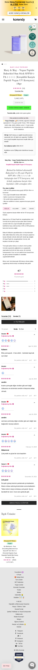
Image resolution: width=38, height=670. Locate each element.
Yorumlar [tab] (6, 316)
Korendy (21, 650)
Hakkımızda (19, 614)
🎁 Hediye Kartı (19, 577)
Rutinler (19, 627)
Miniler (19, 592)
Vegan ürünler (19, 585)
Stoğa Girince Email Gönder (19, 107)
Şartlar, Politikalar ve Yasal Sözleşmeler (19, 612)
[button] (34, 26)
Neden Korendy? (19, 617)
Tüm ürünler (19, 580)
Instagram (20, 641)
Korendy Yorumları (19, 587)
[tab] (7, 208)
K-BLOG (19, 601)
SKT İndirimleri (19, 582)
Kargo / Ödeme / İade (19, 606)
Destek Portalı (19, 609)
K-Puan (19, 575)
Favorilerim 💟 (19, 572)
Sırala (16, 329)
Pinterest (20, 638)
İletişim (19, 619)
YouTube (20, 646)
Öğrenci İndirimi (19, 622)
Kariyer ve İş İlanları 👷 (19, 624)
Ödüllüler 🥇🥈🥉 (19, 597)
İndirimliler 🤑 (19, 595)
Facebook (20, 633)
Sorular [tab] (17, 316)
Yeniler (19, 590)
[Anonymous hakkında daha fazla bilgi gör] (34, 335)
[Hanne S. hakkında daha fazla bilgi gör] (34, 465)
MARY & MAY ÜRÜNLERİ (19, 67)
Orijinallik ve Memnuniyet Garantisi (19, 604)
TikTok (20, 643)
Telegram (20, 631)
